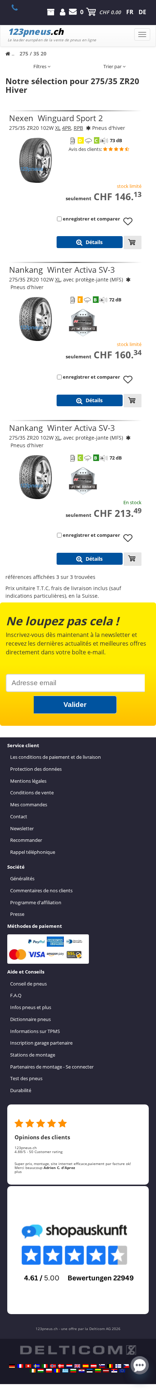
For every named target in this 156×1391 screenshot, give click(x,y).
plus (18, 1171)
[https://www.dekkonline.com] (53, 1366)
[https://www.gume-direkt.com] (102, 1366)
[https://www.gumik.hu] (41, 1371)
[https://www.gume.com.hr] (82, 1371)
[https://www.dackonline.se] (37, 1366)
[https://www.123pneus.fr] (20, 1366)
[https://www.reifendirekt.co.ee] (90, 1371)
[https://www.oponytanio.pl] (49, 1371)
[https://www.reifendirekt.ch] (28, 1366)
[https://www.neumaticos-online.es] (86, 1366)
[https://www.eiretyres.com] (33, 1371)
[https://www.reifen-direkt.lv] (106, 1371)
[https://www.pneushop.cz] (126, 1366)
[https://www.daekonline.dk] (61, 1366)
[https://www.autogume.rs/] (114, 1371)
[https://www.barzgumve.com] (73, 1371)
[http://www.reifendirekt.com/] (122, 1371)
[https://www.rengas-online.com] (118, 1366)
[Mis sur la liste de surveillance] (130, 225)
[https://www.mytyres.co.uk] (77, 1366)
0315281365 (19, 7)
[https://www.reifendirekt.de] (12, 1366)
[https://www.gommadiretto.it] (45, 1366)
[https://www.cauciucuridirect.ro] (57, 1371)
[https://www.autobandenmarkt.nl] (69, 1366)
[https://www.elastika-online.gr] (65, 1371)
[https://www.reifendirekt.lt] (98, 1371)
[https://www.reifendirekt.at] (94, 1366)
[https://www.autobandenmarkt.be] (110, 1366)
